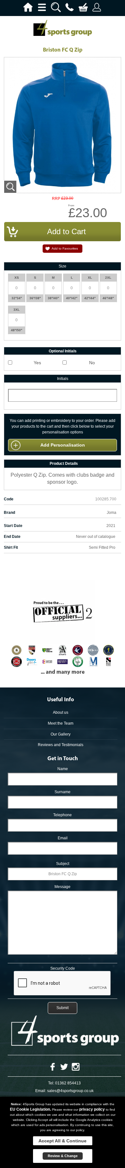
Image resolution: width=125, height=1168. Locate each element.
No (92, 362)
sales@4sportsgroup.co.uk (70, 1091)
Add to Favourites (65, 248)
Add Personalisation (62, 445)
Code (8, 499)
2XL (108, 277)
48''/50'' (16, 330)
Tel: (51, 1083)
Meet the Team (60, 723)
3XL (16, 309)
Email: (40, 1091)
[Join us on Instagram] (75, 1066)
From (71, 205)
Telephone (62, 815)
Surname (62, 792)
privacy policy (92, 1109)
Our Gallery (61, 734)
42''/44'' (90, 298)
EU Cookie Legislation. (30, 1109)
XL (90, 277)
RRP (56, 199)
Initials (62, 378)
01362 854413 (68, 1083)
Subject (62, 863)
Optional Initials (63, 351)
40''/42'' (71, 298)
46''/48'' (108, 298)
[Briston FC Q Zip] (10, 186)
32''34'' (17, 298)
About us (60, 712)
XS (16, 277)
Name (62, 769)
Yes (37, 362)
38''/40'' (53, 298)
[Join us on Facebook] (52, 1066)
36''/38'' (35, 298)
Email (63, 838)
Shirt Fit (11, 547)
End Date (12, 536)
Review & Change (63, 1156)
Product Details (64, 463)
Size (62, 266)
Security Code (62, 968)
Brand (9, 512)
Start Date (13, 525)
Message (62, 886)
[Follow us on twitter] (64, 1066)
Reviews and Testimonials (60, 745)
